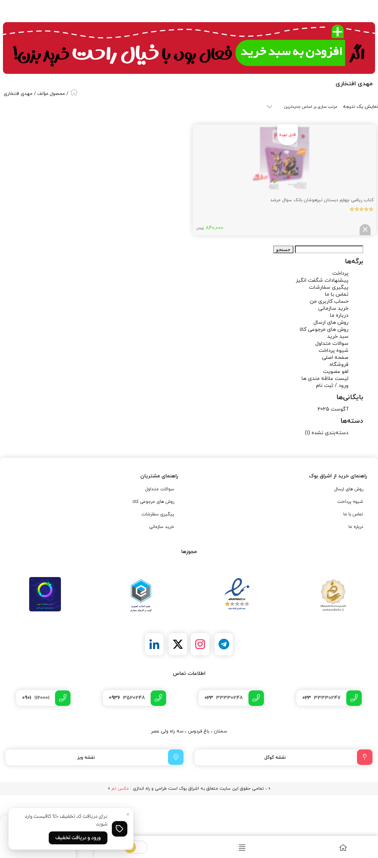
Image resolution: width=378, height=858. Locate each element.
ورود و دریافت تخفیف (78, 837)
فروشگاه (339, 364)
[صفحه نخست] (327, 847)
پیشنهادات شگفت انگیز (322, 280)
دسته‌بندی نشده (330, 432)
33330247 (321, 697)
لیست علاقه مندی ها (325, 378)
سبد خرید (337, 336)
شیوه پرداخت (333, 350)
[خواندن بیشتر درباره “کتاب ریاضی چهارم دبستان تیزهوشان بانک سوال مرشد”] (365, 229)
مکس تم (120, 789)
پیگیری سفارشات (328, 287)
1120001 (35, 697)
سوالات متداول (331, 343)
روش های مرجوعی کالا (323, 329)
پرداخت (340, 273)
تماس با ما (336, 294)
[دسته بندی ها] (226, 847)
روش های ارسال (330, 322)
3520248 (127, 697)
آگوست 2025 (332, 409)
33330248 (224, 697)
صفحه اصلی (335, 357)
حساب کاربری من (329, 301)
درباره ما (339, 315)
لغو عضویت (335, 371)
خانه (74, 92)
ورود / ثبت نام (332, 385)
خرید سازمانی (333, 308)
